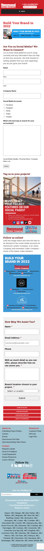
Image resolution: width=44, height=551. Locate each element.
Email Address (13, 338)
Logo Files (33, 436)
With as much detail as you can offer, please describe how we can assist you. (21, 363)
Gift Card (32, 434)
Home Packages (22, 407)
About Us (6, 428)
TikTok (8, 111)
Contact (5, 446)
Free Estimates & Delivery (22, 505)
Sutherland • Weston (26, 546)
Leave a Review (8, 460)
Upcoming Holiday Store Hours (14, 442)
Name (8, 326)
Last (4, 86)
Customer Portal (35, 431)
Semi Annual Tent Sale (10, 439)
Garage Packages (22, 411)
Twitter (8, 114)
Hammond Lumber (8, 6)
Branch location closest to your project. (21, 385)
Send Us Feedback (9, 451)
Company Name (9, 91)
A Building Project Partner (12, 431)
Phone (8, 349)
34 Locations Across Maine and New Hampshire (22, 501)
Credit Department (9, 454)
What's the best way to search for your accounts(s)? (18, 122)
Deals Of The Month (22, 419)
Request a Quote (30, 7)
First (4, 77)
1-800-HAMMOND (30, 4)
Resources (34, 428)
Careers (5, 434)
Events (4, 436)
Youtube (9, 117)
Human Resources (9, 457)
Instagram (9, 108)
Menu (23, 11)
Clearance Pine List (22, 415)
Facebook (9, 105)
